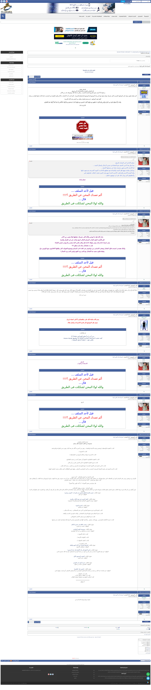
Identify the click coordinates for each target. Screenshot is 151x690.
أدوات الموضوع (32, 79)
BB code (148, 647)
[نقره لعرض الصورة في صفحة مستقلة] (82, 126)
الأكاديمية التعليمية (11, 71)
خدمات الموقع (11, 65)
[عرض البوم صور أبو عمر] (144, 146)
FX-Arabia (6, 8)
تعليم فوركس (11, 84)
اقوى (146, 634)
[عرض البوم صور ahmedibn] (144, 589)
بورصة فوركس (75, 674)
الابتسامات (148, 648)
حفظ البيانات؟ (128, 1)
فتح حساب (114, 16)
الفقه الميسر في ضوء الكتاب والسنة (79, 499)
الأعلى (2, 660)
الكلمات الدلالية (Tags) (145, 632)
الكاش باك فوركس (75, 672)
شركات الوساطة (11, 88)
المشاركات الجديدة (97, 16)
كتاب (145, 634)
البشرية (149, 634)
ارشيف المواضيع (75, 670)
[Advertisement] (82, 113)
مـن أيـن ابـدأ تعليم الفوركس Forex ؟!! (82, 336)
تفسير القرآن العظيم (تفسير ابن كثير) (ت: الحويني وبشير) (79, 492)
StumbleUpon (86, 627)
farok (129, 84)
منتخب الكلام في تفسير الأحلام (79, 524)
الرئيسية (146, 16)
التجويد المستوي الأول (79, 556)
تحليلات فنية (11, 69)
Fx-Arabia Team (24, 683)
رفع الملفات (107, 16)
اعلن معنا (81, 16)
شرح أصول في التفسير (79, 562)
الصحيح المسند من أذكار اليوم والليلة (79, 545)
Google (56, 627)
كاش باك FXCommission (11, 67)
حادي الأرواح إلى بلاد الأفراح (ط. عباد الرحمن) (79, 550)
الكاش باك (11, 73)
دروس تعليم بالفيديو (11, 86)
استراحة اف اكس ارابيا (118, 84)
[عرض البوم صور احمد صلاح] (144, 351)
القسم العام (11, 82)
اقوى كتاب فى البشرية (89, 70)
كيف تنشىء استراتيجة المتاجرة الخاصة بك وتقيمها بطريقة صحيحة (83, 338)
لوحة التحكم (11, 54)
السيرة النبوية (79, 505)
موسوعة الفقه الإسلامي (79, 529)
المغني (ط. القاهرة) (79, 569)
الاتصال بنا (7, 660)
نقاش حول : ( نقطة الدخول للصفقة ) (82, 340)
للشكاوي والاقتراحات (16, 660)
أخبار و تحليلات (132, 16)
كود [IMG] (148, 649)
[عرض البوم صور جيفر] (144, 308)
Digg (148, 627)
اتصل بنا (88, 16)
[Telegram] (148, 678)
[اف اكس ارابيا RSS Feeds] (11, 660)
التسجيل (140, 16)
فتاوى (75, 678)
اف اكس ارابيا (140, 683)
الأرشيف (4, 660)
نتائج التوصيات (122, 16)
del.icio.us (116, 627)
